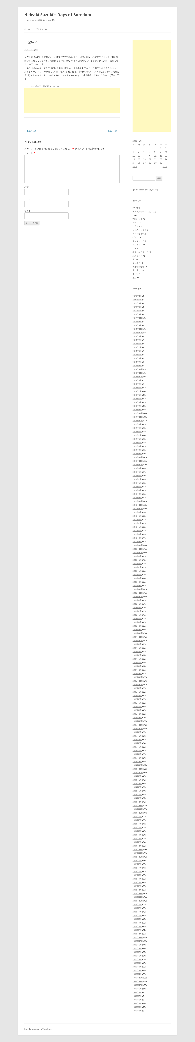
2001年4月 (137, 922)
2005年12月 (138, 721)
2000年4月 (137, 963)
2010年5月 (137, 527)
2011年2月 (137, 494)
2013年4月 (137, 398)
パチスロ (136, 248)
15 (155, 155)
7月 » (165, 166)
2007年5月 (137, 658)
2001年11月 (138, 897)
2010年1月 (137, 541)
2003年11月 (138, 809)
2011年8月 (137, 472)
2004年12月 (138, 765)
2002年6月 (137, 871)
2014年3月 (137, 358)
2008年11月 (138, 592)
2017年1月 (137, 321)
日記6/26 (114, 130)
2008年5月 (137, 614)
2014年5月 (137, 351)
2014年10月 (138, 332)
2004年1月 (137, 801)
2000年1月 (137, 974)
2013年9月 (137, 380)
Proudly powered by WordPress (38, 1029)
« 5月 (135, 166)
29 (155, 162)
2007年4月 (137, 662)
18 (134, 159)
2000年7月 (137, 952)
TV (134, 215)
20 (144, 159)
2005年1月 (137, 761)
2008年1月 (137, 629)
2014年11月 (138, 329)
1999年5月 (137, 1003)
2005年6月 (137, 743)
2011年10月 (138, 464)
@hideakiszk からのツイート (146, 189)
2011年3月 (137, 490)
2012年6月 (137, 435)
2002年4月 (137, 878)
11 (134, 155)
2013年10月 (138, 376)
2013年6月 (137, 391)
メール (27, 198)
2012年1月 (137, 453)
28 (150, 162)
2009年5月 (137, 570)
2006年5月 (137, 702)
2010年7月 (137, 519)
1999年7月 (137, 996)
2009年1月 (137, 585)
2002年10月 (138, 856)
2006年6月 (137, 699)
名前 (26, 186)
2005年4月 (137, 750)
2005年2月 (137, 757)
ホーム (27, 29)
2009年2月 (137, 581)
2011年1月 (137, 497)
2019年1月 (137, 314)
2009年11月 (138, 548)
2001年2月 (137, 930)
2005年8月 (137, 735)
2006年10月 (138, 684)
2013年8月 (137, 384)
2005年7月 (137, 739)
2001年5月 (137, 919)
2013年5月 (137, 395)
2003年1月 (137, 845)
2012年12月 (138, 413)
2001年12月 (138, 893)
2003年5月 (137, 831)
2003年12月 (138, 805)
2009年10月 (138, 552)
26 (139, 162)
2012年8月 (137, 428)
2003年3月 (137, 838)
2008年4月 (137, 618)
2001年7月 (137, 911)
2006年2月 (137, 713)
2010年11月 (138, 505)
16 (161, 155)
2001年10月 (138, 900)
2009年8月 (137, 559)
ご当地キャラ (138, 226)
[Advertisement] (72, 100)
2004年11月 (138, 768)
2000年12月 (138, 937)
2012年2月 (137, 450)
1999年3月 (137, 1010)
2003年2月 (137, 842)
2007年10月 (138, 640)
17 (166, 155)
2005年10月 (138, 728)
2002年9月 (137, 860)
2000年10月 (138, 941)
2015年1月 (137, 325)
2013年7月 (137, 387)
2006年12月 (138, 677)
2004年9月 (137, 776)
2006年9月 (137, 688)
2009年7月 (137, 563)
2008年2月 (137, 625)
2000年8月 (137, 948)
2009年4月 (137, 574)
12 (139, 155)
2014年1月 (137, 365)
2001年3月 (137, 926)
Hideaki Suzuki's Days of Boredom (57, 14)
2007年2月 (137, 669)
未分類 (135, 274)
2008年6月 (137, 611)
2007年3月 (137, 666)
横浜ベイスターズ (140, 252)
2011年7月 (137, 475)
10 (166, 151)
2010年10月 (138, 508)
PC (134, 208)
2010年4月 (137, 530)
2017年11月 (138, 318)
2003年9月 (137, 816)
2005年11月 (138, 724)
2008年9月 (137, 600)
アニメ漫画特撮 (139, 233)
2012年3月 (137, 446)
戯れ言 (38, 86)
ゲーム (135, 237)
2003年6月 (137, 827)
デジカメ (136, 244)
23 (161, 159)
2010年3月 (137, 534)
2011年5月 (137, 483)
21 (150, 159)
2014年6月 (137, 347)
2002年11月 (138, 853)
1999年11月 (138, 981)
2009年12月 (138, 545)
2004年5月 (137, 790)
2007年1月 (137, 673)
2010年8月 (137, 516)
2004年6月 (137, 787)
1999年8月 (137, 992)
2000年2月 (137, 970)
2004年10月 (138, 772)
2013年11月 (138, 373)
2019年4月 (137, 310)
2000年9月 (137, 944)
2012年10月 (138, 420)
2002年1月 (137, 889)
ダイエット (137, 241)
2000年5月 (137, 959)
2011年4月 (137, 486)
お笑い (135, 222)
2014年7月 (137, 343)
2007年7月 (137, 651)
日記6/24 (30, 130)
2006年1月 (137, 717)
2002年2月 (137, 886)
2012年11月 (138, 417)
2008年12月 (138, 589)
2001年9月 (137, 904)
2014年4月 (137, 354)
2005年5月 (137, 746)
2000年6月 (137, 955)
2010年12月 (138, 501)
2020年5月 (137, 307)
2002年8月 (137, 864)
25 (134, 162)
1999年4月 (137, 1007)
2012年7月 (137, 431)
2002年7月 (137, 867)
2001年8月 (137, 908)
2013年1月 (137, 409)
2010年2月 (137, 538)
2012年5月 (137, 439)
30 (161, 162)
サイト (27, 210)
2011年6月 (137, 479)
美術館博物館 (138, 266)
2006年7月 (137, 695)
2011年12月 (138, 457)
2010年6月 (137, 523)
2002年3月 (137, 882)
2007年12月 (138, 633)
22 (155, 159)
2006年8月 (137, 691)
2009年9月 (137, 556)
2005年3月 (137, 754)
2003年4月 (137, 834)
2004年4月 (137, 794)
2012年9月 (137, 424)
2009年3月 (137, 578)
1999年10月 (138, 985)
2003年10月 (138, 812)
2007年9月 (137, 644)
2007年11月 (138, 636)
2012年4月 (137, 442)
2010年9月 (137, 512)
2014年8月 (137, 340)
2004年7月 (137, 783)
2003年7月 (137, 823)
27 (144, 162)
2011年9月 (137, 468)
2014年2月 (137, 362)
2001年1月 (137, 933)
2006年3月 (137, 710)
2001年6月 (137, 915)
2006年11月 (138, 680)
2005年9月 (137, 732)
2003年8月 (137, 820)
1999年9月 (137, 988)
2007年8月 (137, 647)
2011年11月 (138, 461)
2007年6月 (137, 655)
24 (166, 159)
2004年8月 (137, 779)
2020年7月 (137, 303)
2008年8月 (137, 603)
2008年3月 (137, 622)
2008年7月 (137, 607)
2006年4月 (137, 706)
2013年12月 (138, 369)
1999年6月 (137, 999)
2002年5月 (137, 875)
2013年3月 (137, 402)
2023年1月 (137, 296)
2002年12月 (138, 849)
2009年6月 (137, 567)
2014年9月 (137, 336)
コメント (30, 153)
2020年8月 (137, 299)
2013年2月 (137, 406)
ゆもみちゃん (138, 230)
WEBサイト (138, 219)
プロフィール (41, 29)
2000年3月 (137, 966)
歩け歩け (136, 270)
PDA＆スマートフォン (142, 211)
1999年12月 (138, 977)
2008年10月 (138, 596)
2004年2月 (137, 798)
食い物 (135, 263)
